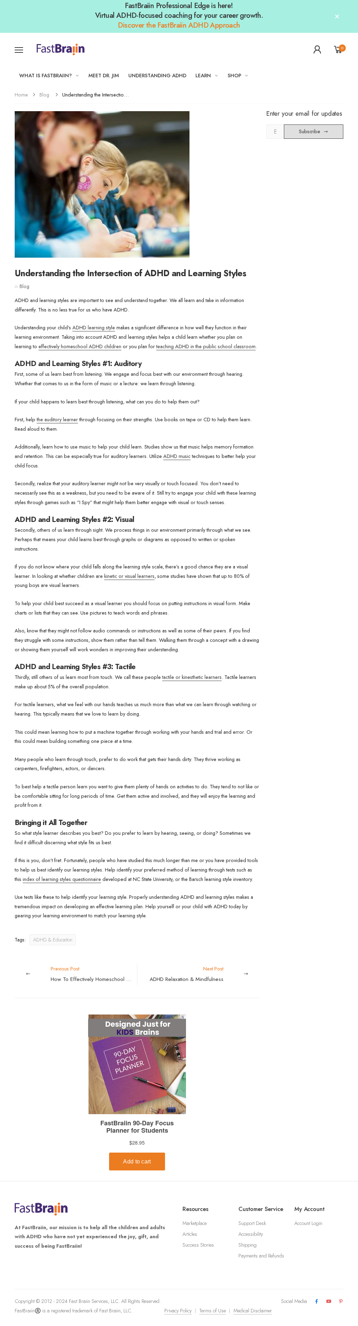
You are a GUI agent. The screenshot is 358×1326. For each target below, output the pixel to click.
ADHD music (177, 456)
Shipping (247, 1244)
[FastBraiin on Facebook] (316, 1301)
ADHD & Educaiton (52, 939)
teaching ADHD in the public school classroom (206, 346)
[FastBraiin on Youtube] (328, 1301)
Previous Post (94, 974)
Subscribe (309, 131)
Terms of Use (212, 1310)
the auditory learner (57, 419)
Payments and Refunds (261, 1255)
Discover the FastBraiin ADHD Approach (179, 25)
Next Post (186, 974)
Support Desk (252, 1223)
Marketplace (194, 1223)
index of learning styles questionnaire (62, 879)
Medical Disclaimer (253, 1310)
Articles (189, 1234)
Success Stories (198, 1244)
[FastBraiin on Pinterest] (340, 1301)
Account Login (308, 1223)
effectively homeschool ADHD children (79, 346)
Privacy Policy (178, 1310)
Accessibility (250, 1234)
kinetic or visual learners (129, 576)
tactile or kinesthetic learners (192, 677)
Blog (44, 94)
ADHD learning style (93, 327)
